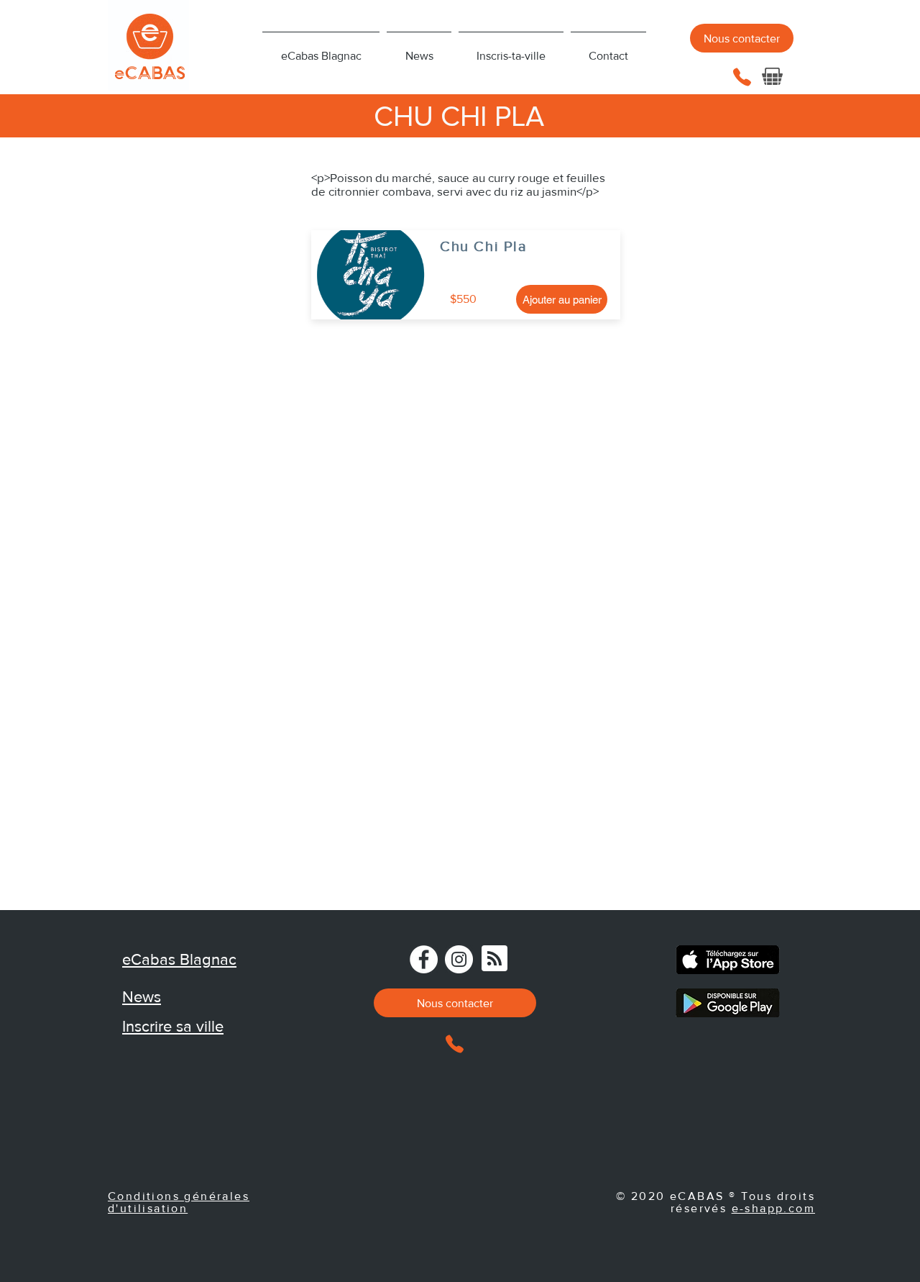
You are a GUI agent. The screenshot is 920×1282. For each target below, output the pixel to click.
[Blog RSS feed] (494, 959)
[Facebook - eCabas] (424, 959)
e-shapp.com (773, 1208)
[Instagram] (459, 959)
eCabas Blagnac (179, 959)
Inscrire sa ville (173, 1026)
